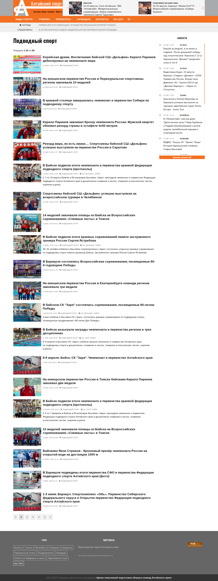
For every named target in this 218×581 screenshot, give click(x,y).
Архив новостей (182, 157)
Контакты (102, 19)
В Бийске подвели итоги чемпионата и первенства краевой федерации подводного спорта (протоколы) (97, 167)
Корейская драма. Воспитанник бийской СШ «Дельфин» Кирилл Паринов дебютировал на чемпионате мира (99, 58)
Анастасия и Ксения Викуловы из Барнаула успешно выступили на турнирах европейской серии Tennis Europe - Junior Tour (182, 104)
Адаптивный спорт (57, 558)
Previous (67, 8)
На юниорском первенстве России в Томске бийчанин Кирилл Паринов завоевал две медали (97, 381)
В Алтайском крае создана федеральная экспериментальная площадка (78, 30)
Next (203, 8)
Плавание (54, 547)
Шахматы (67, 547)
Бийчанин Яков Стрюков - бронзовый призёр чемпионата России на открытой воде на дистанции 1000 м (95, 452)
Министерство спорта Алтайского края (98, 547)
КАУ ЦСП (118, 19)
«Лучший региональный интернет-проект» (77, 25)
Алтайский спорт (46, 3)
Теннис (29, 547)
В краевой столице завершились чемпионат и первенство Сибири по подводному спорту (96, 102)
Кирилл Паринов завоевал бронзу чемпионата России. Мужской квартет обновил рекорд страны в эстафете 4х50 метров (98, 123)
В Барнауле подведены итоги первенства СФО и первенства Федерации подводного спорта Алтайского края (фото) (98, 474)
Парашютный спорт (24, 553)
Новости (182, 38)
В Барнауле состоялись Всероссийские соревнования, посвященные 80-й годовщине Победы (99, 263)
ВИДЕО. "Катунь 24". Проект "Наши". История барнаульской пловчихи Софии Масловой (182, 145)
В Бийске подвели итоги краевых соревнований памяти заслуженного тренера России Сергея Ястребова (97, 238)
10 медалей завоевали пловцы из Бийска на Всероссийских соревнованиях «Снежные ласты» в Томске (89, 431)
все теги (18, 563)
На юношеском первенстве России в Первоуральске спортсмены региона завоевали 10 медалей (93, 80)
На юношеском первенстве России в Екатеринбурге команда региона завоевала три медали (96, 285)
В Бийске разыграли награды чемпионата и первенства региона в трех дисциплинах (97, 331)
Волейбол (41, 547)
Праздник (61, 553)
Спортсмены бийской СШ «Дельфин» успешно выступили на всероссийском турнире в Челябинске (89, 195)
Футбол (18, 547)
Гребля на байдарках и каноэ (29, 558)
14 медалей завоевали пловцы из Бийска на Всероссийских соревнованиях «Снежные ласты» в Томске (89, 217)
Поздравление (45, 553)
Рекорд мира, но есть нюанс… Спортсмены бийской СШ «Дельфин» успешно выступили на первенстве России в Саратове (95, 145)
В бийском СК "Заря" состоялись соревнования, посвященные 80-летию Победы (98, 306)
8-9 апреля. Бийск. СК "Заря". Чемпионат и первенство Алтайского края (98, 357)
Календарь (84, 19)
